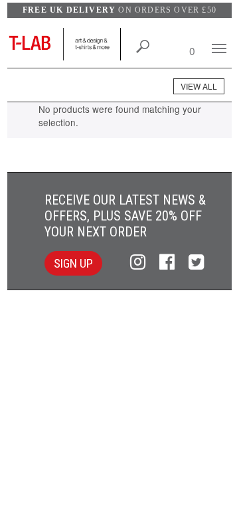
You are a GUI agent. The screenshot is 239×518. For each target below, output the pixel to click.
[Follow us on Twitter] (196, 262)
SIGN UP (73, 263)
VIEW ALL (199, 86)
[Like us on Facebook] (169, 262)
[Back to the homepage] (35, 44)
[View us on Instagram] (139, 262)
